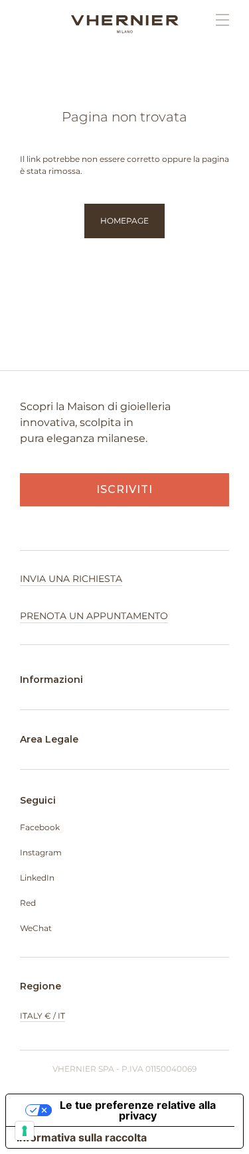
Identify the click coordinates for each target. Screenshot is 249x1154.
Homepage (124, 221)
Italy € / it (42, 1016)
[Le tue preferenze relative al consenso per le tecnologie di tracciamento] (24, 1130)
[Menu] (216, 20)
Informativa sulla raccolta (82, 1137)
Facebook (40, 827)
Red (28, 903)
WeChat (36, 928)
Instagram (41, 852)
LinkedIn (37, 878)
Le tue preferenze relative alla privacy (138, 1110)
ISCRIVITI (124, 489)
